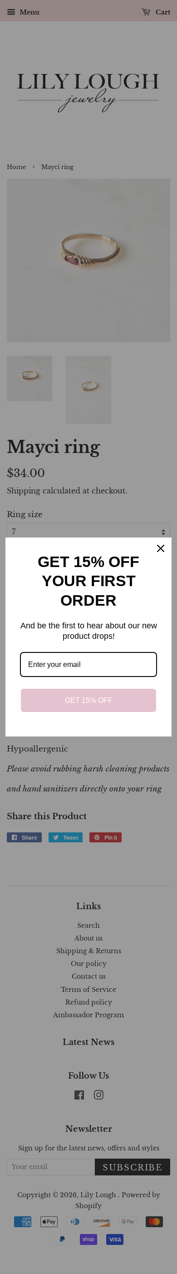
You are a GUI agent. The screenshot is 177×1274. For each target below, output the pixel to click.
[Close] (161, 548)
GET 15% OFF (89, 700)
